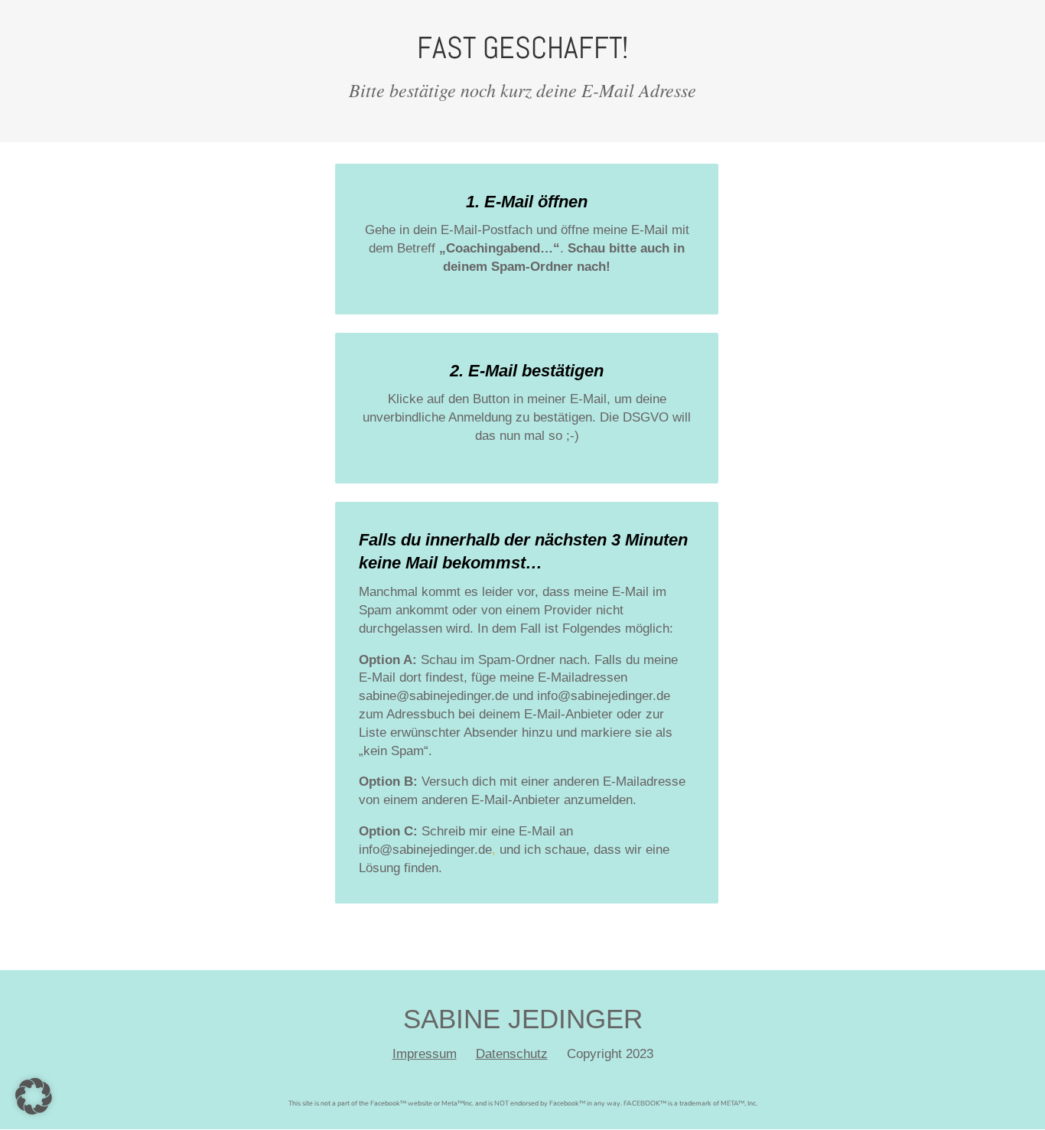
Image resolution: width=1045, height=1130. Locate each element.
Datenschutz (512, 1054)
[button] (33, 1096)
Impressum (424, 1054)
